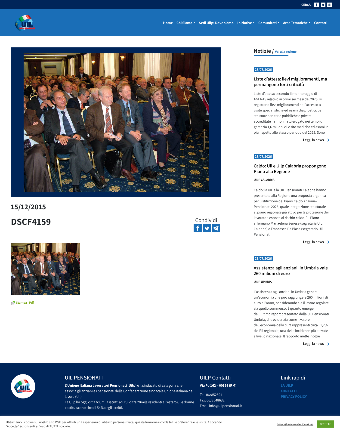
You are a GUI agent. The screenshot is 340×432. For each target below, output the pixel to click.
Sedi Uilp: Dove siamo (216, 22)
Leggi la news (316, 139)
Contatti (320, 22)
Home (168, 22)
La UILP (287, 385)
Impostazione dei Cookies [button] (295, 424)
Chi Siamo (184, 22)
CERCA (306, 5)
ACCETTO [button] (325, 424)
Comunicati (267, 22)
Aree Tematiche (295, 22)
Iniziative (244, 22)
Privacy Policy (294, 396)
